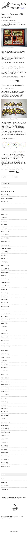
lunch (13, 77)
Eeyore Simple (15, 531)
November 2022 (4, 350)
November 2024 (4, 275)
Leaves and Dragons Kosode (7, 191)
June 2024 (3, 292)
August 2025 (4, 251)
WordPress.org (4, 489)
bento (24, 76)
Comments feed (4, 485)
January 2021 (4, 418)
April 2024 (3, 299)
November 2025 (4, 241)
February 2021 (4, 415)
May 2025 (3, 258)
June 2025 (3, 255)
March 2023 (4, 336)
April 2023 (3, 333)
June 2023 (3, 330)
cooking (6, 76)
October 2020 (4, 428)
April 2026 (3, 227)
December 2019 (4, 462)
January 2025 (4, 268)
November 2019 (4, 466)
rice (17, 77)
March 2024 (4, 302)
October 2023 (4, 316)
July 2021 (3, 398)
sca (2, 169)
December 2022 (4, 347)
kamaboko (9, 77)
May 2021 (3, 405)
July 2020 (3, 439)
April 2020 (3, 449)
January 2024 (4, 309)
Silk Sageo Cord (4, 201)
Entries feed (4, 482)
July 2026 (3, 217)
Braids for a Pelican (5, 188)
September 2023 (5, 319)
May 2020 (3, 445)
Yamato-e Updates (5, 194)
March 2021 (4, 411)
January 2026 (4, 234)
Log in (2, 479)
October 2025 (4, 245)
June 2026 (3, 221)
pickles (15, 77)
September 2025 (5, 248)
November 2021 (4, 384)
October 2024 (4, 279)
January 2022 (4, 377)
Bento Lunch (6, 17)
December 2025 (4, 238)
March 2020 (4, 452)
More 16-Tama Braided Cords (12, 85)
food (9, 76)
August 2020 (4, 435)
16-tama (9, 169)
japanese (12, 76)
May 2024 (3, 296)
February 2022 (4, 374)
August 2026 (4, 214)
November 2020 (4, 425)
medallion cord (21, 169)
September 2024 (5, 282)
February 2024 (4, 306)
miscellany (16, 76)
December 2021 (4, 381)
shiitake (20, 77)
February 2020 (4, 456)
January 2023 (4, 343)
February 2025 (4, 265)
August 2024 (4, 285)
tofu (23, 77)
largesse (18, 167)
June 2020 (3, 442)
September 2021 (5, 391)
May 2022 (3, 367)
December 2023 (4, 313)
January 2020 (4, 459)
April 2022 (3, 370)
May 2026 (3, 224)
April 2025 (3, 262)
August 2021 (4, 394)
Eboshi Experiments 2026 (6, 198)
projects (21, 167)
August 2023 (4, 323)
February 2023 (4, 340)
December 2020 (4, 422)
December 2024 (4, 272)
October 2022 (4, 353)
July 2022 (3, 360)
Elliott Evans (13, 20)
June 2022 (3, 364)
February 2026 (4, 231)
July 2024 (3, 289)
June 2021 (3, 401)
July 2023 (3, 326)
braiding (6, 167)
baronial (12, 169)
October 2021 (4, 387)
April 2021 (3, 408)
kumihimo (14, 167)
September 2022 (5, 357)
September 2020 (5, 432)
